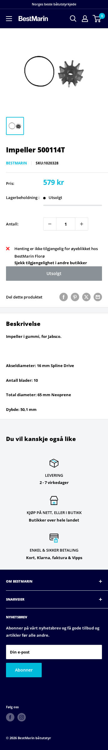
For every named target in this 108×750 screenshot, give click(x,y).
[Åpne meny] (9, 18)
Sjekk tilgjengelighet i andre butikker (50, 262)
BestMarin (16, 163)
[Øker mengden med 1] (81, 224)
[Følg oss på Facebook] (10, 717)
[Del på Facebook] (63, 297)
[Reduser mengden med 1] (50, 224)
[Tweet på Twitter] (86, 297)
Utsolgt (54, 273)
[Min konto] (85, 18)
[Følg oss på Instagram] (21, 717)
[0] (97, 18)
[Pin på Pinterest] (75, 297)
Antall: (12, 224)
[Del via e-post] (98, 297)
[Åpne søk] (73, 18)
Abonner (24, 670)
